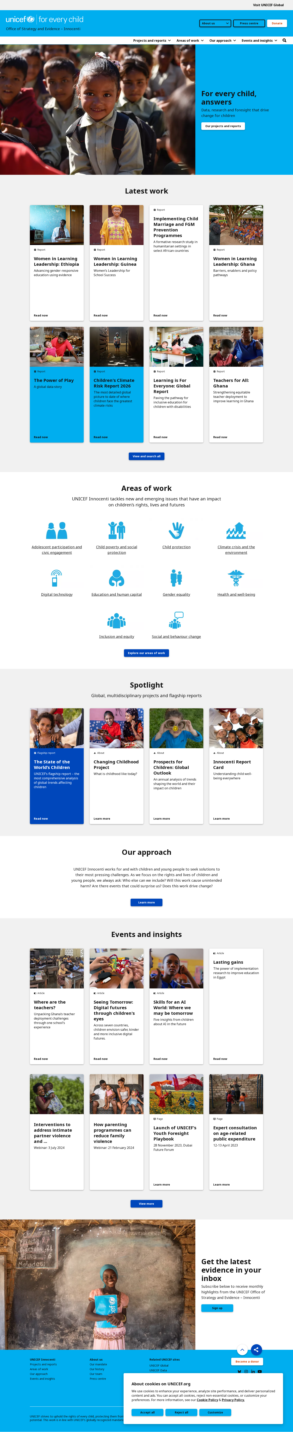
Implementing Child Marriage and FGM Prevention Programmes (175, 227)
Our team (96, 1374)
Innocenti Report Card (232, 764)
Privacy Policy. (233, 1400)
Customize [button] (215, 1412)
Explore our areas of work (146, 653)
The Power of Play (54, 380)
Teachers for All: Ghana (231, 382)
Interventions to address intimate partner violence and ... (53, 1133)
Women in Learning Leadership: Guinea (115, 261)
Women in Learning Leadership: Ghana (235, 261)
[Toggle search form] (284, 40)
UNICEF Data (158, 1370)
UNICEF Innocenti (42, 1359)
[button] (256, 1349)
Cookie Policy (207, 1400)
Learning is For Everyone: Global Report (171, 385)
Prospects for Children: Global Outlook (171, 767)
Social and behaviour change (176, 636)
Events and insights (42, 1379)
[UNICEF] (44, 19)
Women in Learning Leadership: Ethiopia (56, 261)
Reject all (181, 1412)
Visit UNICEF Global (268, 5)
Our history (97, 1369)
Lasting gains (228, 962)
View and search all (146, 456)
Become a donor (247, 1361)
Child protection (176, 547)
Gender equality (176, 594)
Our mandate (98, 1364)
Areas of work (39, 1369)
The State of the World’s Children (52, 764)
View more (146, 1204)
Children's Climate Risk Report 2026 (114, 382)
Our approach (39, 1374)
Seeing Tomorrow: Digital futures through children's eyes (114, 1010)
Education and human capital (116, 594)
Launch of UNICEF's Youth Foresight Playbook (174, 1133)
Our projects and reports (223, 126)
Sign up (217, 1308)
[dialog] (203, 1398)
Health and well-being (236, 594)
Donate (277, 23)
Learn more (146, 902)
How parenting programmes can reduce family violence (112, 1133)
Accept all (147, 1412)
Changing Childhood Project (116, 764)
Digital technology (57, 594)
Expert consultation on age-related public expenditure (235, 1133)
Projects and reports (43, 1364)
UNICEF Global (158, 1365)
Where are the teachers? (50, 1004)
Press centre (249, 23)
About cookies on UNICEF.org (161, 1384)
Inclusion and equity (116, 636)
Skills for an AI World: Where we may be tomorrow (173, 1007)
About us (96, 1359)
